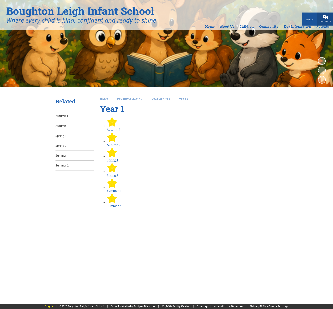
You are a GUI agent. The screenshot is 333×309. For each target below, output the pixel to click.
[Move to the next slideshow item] (322, 80)
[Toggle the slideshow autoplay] (322, 61)
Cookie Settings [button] (278, 306)
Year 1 (183, 99)
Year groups (160, 99)
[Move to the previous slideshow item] (322, 70)
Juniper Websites (144, 306)
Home (104, 99)
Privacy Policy (259, 306)
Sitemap (202, 306)
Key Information (130, 99)
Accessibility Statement (229, 306)
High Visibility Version (176, 306)
